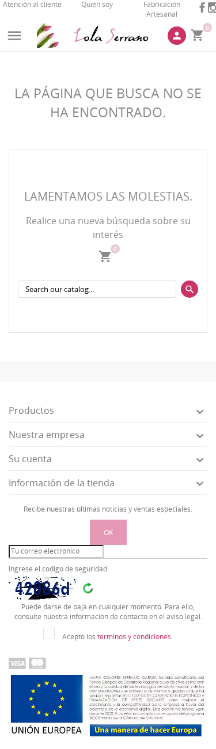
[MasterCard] (37, 663)
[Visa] (17, 663)
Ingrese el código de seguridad (58, 569)
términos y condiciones (134, 637)
